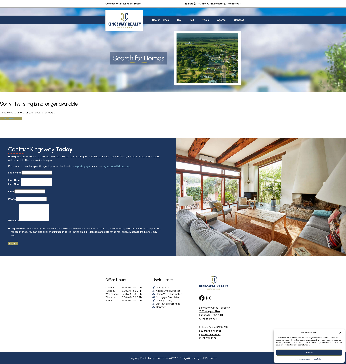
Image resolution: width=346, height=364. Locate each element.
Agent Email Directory (168, 290)
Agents (221, 19)
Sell (192, 19)
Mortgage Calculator (167, 297)
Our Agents (162, 287)
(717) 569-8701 (208, 318)
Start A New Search (11, 118)
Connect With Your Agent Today (123, 3)
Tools (205, 19)
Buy (179, 19)
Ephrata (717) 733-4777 (198, 3)
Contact (239, 19)
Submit (13, 243)
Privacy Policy (316, 359)
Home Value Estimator (168, 294)
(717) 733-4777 (207, 338)
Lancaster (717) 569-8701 (226, 3)
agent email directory (116, 166)
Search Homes (160, 19)
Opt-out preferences (302, 359)
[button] (340, 332)
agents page (82, 166)
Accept (309, 352)
